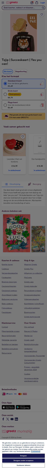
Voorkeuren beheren (23, 465)
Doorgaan (23, 456)
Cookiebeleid (35, 451)
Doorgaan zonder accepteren (23, 460)
